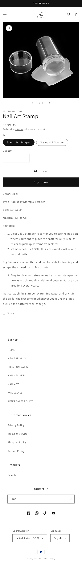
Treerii (36, 559)
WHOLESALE (15, 392)
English (58, 538)
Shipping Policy (17, 442)
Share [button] (10, 313)
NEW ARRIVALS (17, 358)
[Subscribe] (70, 499)
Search (12, 475)
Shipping (19, 129)
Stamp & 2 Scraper (52, 142)
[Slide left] (32, 103)
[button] (5, 14)
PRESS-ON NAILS (18, 367)
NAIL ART (13, 384)
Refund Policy (16, 451)
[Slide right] (49, 103)
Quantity (7, 150)
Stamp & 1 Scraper (19, 142)
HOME (11, 349)
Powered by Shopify (47, 559)
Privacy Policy (16, 425)
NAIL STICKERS (17, 375)
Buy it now (41, 182)
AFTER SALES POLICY (20, 401)
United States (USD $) (27, 538)
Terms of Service (18, 433)
